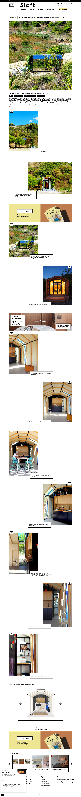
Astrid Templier (44, 727)
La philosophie (44, 781)
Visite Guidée (13, 17)
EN (41, 794)
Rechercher (71, 9)
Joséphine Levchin (42, 728)
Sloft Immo (28, 783)
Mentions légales (45, 783)
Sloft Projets (29, 781)
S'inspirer (10, 0)
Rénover (39, 0)
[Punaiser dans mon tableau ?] (63, 17)
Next (60, 703)
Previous (20, 703)
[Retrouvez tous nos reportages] (11, 5)
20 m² (11, 95)
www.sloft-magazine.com (37, 793)
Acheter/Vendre (69, 0)
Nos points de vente (45, 785)
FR (39, 794)
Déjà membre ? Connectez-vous (63, 3)
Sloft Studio (28, 779)
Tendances (31, 9)
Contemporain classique (30, 95)
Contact (43, 779)
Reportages (23, 9)
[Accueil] (27, 5)
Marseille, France (18, 95)
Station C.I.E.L (41, 95)
